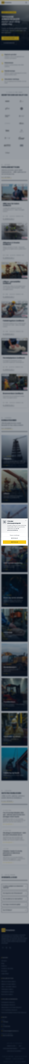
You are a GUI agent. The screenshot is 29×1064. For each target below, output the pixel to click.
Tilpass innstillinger (14, 535)
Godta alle (14, 542)
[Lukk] (26, 520)
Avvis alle (14, 538)
